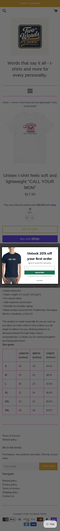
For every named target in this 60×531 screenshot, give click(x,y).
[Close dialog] (56, 248)
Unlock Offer (39, 272)
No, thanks (40, 280)
